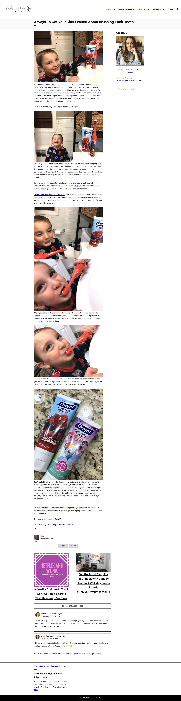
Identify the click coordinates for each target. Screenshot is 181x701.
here (131, 72)
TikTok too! (136, 81)
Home (73, 546)
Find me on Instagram (124, 78)
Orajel (49, 194)
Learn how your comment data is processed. (83, 654)
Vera (42, 536)
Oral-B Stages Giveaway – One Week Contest (55, 525)
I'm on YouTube (122, 81)
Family (36, 541)
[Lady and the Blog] (26, 9)
